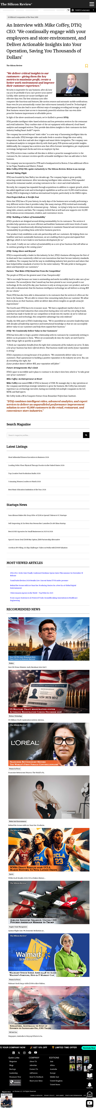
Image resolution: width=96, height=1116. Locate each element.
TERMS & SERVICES (36, 1095)
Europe (52, 1073)
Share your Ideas (36, 1081)
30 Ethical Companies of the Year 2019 (23, 17)
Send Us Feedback (36, 1077)
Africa (52, 1065)
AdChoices (33, 1073)
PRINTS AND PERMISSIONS (73, 1095)
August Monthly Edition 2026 (72, 1059)
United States (55, 1085)
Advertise (33, 1065)
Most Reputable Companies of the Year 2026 (79, 1067)
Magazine (13, 1061)
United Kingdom (56, 1081)
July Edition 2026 (72, 1067)
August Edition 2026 (79, 1059)
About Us (33, 1061)
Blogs (11, 1065)
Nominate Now (15, 1077)
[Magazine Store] (6, 1100)
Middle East (54, 1077)
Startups (12, 1069)
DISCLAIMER (60, 1095)
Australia (53, 1069)
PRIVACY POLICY (49, 1095)
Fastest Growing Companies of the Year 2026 (86, 1059)
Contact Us (34, 1069)
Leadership (13, 1073)
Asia (51, 1061)
